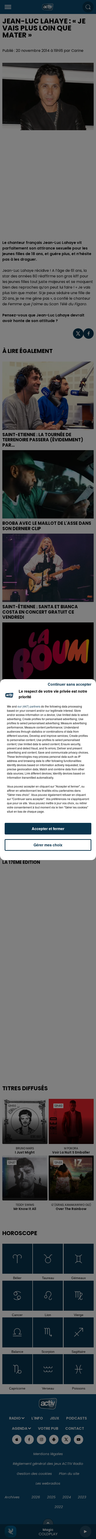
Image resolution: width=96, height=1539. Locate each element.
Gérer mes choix (48, 845)
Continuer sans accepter (69, 684)
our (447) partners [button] (28, 706)
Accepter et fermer (48, 828)
